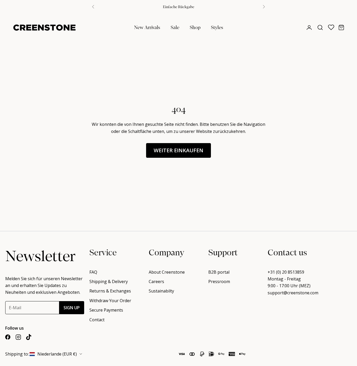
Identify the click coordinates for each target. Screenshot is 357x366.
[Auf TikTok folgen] (28, 337)
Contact (97, 320)
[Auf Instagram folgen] (18, 337)
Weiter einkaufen (178, 150)
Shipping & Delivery (108, 281)
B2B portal (218, 272)
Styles (217, 27)
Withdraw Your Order (110, 300)
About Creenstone (167, 272)
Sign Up (72, 308)
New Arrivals (147, 27)
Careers (156, 281)
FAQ (93, 272)
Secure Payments (106, 310)
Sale (175, 27)
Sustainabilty (161, 291)
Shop (195, 27)
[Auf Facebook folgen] (7, 337)
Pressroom (219, 281)
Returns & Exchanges (110, 291)
